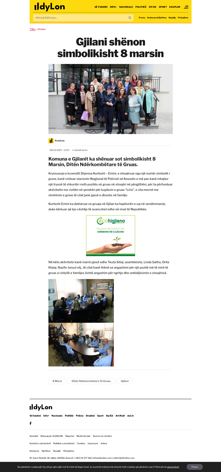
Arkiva (104, 443)
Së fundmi (101, 7)
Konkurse (34, 451)
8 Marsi (57, 381)
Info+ (113, 7)
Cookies (81, 443)
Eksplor (174, 7)
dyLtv (130, 415)
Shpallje (172, 17)
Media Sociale (83, 436)
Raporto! (69, 436)
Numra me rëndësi (102, 436)
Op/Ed (152, 7)
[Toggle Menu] (186, 7)
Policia (79, 415)
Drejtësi (90, 415)
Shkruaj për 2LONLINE (51, 436)
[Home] (50, 7)
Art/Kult (120, 415)
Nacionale (126, 7)
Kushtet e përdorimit (40, 443)
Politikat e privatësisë (64, 443)
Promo (142, 17)
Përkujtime (183, 17)
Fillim (32, 29)
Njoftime (46, 451)
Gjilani (125, 381)
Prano (195, 466)
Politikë (140, 7)
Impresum (93, 443)
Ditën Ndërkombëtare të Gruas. (91, 381)
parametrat (173, 466)
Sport (163, 7)
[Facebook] (30, 423)
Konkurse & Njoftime (157, 17)
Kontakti (34, 436)
